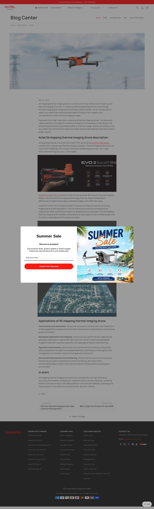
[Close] (130, 229)
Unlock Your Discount (48, 266)
